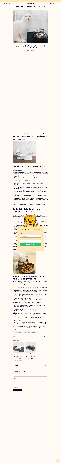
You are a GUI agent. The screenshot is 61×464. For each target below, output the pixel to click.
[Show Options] (40, 241)
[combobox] (30, 241)
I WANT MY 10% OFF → (30, 244)
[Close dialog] (43, 227)
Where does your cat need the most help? (28, 239)
